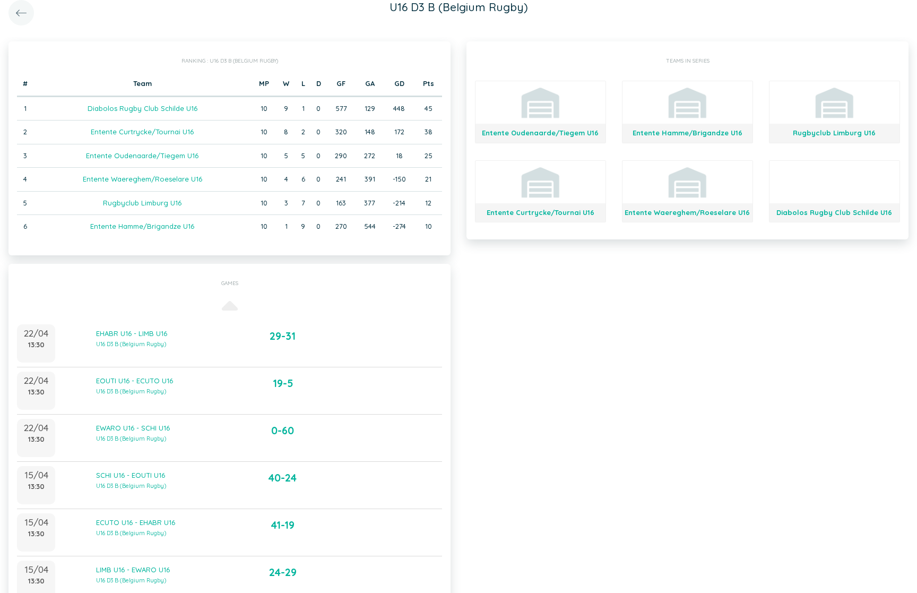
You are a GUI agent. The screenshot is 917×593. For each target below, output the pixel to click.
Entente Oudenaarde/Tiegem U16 (142, 155)
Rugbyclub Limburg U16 (142, 203)
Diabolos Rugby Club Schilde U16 (142, 108)
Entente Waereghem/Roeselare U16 (142, 179)
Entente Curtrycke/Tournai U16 (142, 131)
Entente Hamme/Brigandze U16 (142, 226)
